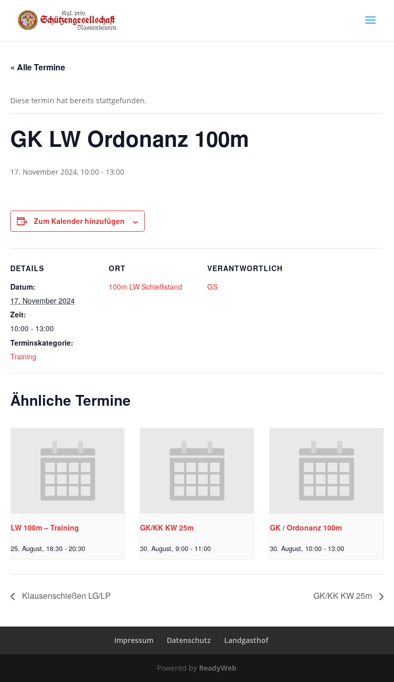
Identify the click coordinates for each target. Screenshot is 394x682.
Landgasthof (246, 640)
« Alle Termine (37, 67)
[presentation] (67, 471)
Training (23, 356)
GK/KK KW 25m (166, 527)
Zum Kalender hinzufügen (79, 221)
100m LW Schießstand (145, 286)
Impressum (133, 640)
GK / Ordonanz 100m (306, 527)
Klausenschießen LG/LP (65, 595)
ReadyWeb (218, 668)
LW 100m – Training (45, 527)
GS (212, 286)
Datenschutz (189, 640)
